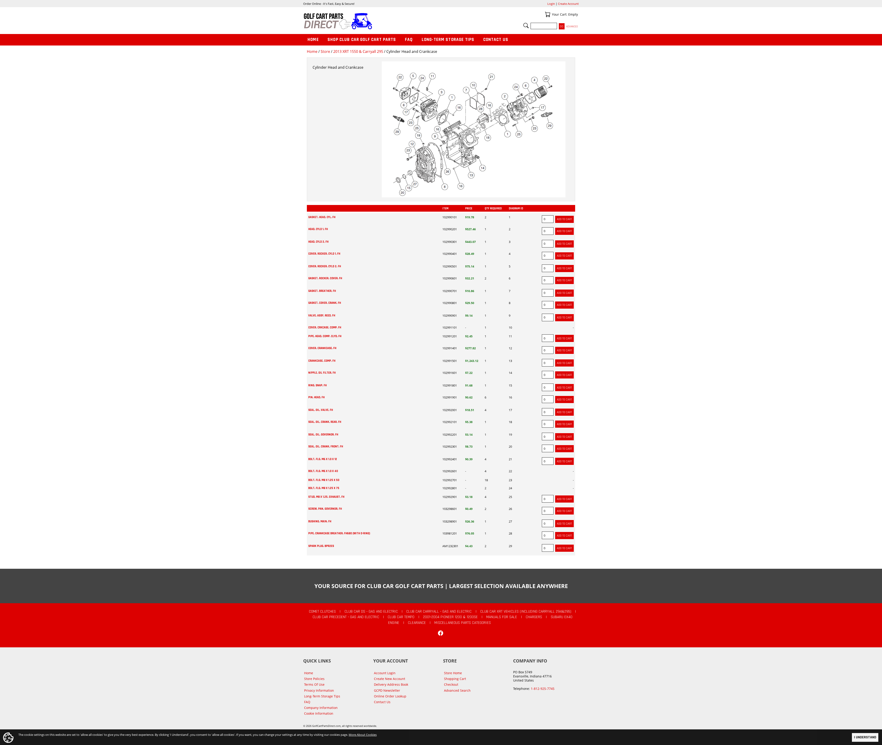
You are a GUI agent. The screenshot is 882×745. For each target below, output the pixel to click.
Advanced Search (457, 690)
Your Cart (547, 14)
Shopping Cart (455, 679)
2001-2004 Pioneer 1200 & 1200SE (450, 617)
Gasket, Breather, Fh (322, 291)
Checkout (451, 684)
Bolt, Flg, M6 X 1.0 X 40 (323, 471)
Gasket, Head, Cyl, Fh (321, 217)
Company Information (321, 707)
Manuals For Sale (501, 617)
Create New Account (389, 679)
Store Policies (314, 679)
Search (526, 25)
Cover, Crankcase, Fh (322, 348)
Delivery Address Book (391, 684)
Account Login (385, 673)
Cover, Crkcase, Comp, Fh (324, 327)
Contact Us (496, 40)
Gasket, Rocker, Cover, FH (325, 278)
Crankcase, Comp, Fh (321, 361)
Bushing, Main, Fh (319, 521)
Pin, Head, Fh (316, 397)
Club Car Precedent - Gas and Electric (346, 617)
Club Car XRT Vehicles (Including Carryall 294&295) (525, 611)
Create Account (568, 4)
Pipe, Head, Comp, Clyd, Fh (324, 336)
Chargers (534, 617)
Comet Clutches (322, 611)
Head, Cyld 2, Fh (318, 242)
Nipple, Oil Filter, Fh (322, 373)
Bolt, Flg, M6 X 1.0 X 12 (322, 459)
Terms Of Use (314, 684)
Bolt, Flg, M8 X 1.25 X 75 (323, 488)
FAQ (409, 40)
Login (551, 4)
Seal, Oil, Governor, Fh (323, 434)
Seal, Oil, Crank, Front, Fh (325, 446)
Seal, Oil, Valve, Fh (320, 410)
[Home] (372, 21)
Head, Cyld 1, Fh (318, 229)
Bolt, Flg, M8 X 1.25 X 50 (323, 480)
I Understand (865, 737)
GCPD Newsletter (387, 690)
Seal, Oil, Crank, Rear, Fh (324, 422)
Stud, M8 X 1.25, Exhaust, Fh (326, 497)
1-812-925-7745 (542, 688)
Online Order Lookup (390, 696)
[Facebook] (440, 633)
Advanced (572, 26)
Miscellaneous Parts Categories (462, 622)
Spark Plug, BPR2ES (321, 546)
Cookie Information (318, 713)
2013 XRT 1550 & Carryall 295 (358, 51)
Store (325, 51)
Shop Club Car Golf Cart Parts (362, 40)
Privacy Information (319, 690)
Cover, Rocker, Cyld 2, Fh (324, 266)
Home (312, 51)
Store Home (453, 673)
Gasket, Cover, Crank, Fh (324, 303)
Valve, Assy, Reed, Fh (321, 315)
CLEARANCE (417, 622)
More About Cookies (363, 735)
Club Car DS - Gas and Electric (371, 611)
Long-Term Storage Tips (448, 40)
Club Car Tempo (401, 617)
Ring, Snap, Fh (317, 385)
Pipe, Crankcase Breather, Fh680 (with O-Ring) (339, 533)
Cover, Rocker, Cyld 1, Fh (324, 254)
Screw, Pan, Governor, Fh (325, 509)
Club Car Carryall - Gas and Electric (439, 611)
